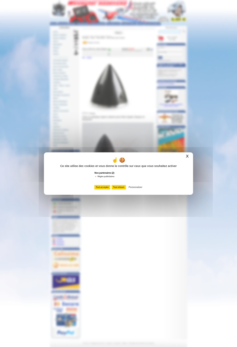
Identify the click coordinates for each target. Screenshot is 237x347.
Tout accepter (102, 187)
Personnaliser (135, 187)
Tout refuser (118, 187)
